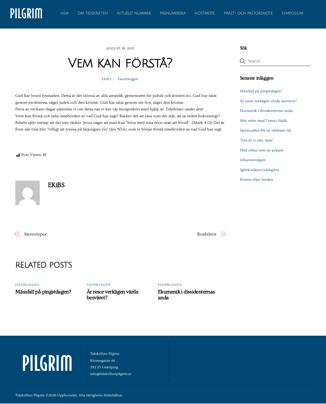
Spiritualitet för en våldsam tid (265, 130)
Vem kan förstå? (120, 63)
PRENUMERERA (173, 13)
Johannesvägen (252, 160)
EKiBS (106, 79)
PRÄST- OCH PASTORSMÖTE (248, 13)
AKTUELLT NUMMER (134, 13)
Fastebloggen (128, 79)
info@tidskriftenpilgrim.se (110, 374)
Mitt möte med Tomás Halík (263, 121)
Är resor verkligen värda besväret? (268, 101)
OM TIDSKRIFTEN (93, 13)
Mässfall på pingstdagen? (43, 292)
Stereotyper (35, 234)
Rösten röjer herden (256, 179)
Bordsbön (206, 234)
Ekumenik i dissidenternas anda (266, 111)
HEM (64, 13)
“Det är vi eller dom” (257, 140)
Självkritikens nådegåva (259, 170)
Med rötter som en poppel (261, 150)
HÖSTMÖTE (205, 13)
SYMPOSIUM (292, 13)
